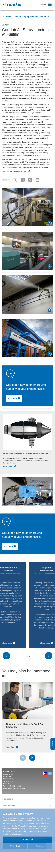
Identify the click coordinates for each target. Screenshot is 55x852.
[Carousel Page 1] (27, 656)
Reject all (15, 846)
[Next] (32, 758)
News (8, 16)
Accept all (27, 839)
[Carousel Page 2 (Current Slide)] (29, 656)
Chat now (52, 744)
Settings (40, 846)
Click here (12, 398)
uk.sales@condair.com (16, 788)
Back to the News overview (14, 171)
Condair (12, 4)
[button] (27, 491)
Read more (8, 466)
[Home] (3, 17)
